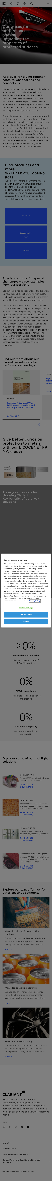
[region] (26, 590)
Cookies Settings (26, 608)
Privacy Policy (34, 601)
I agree (26, 621)
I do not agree (26, 615)
